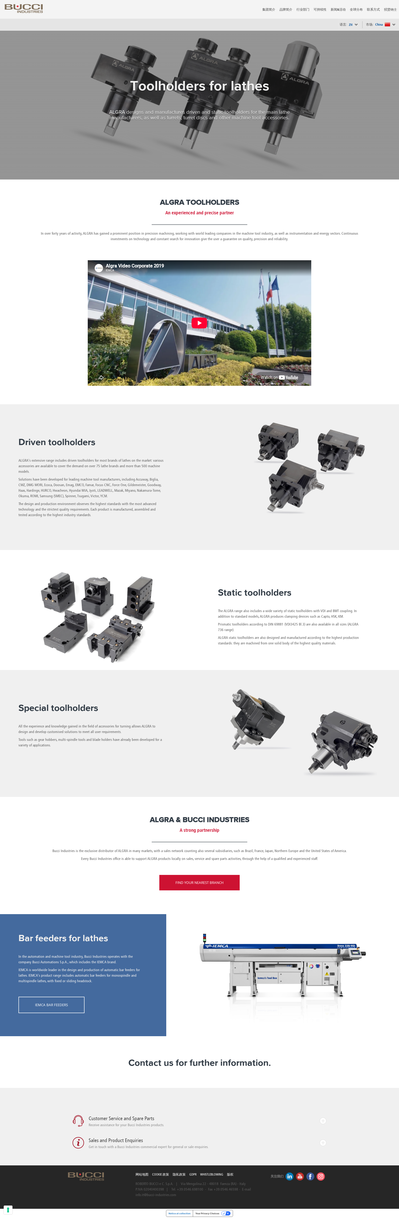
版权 (230, 1174)
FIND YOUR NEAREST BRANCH (199, 882)
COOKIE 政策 (160, 1174)
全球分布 (356, 10)
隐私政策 (179, 1174)
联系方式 (373, 10)
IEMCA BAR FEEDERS (51, 1005)
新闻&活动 (338, 10)
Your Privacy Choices (207, 1213)
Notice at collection (179, 1213)
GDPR (192, 1174)
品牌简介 (285, 10)
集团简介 (268, 10)
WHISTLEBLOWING (211, 1174)
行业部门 (302, 10)
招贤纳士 (390, 10)
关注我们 (277, 1176)
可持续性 (320, 10)
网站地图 (142, 1174)
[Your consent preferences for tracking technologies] (8, 1210)
